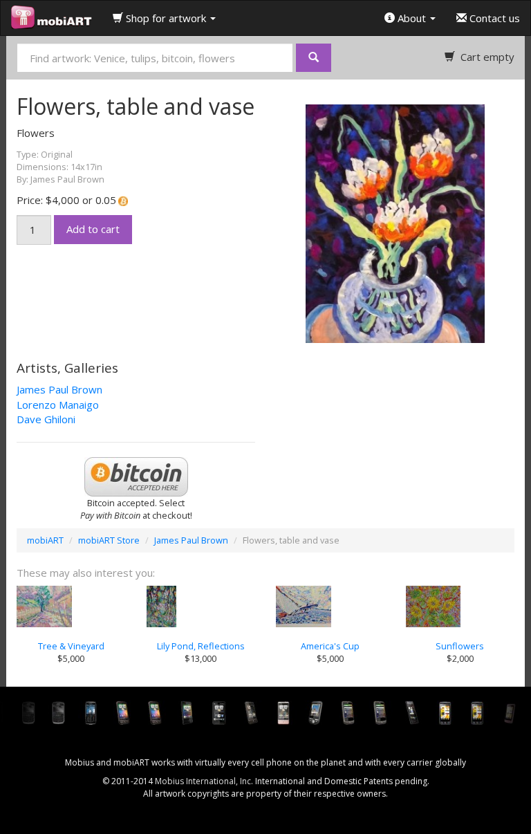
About (412, 18)
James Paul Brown (59, 389)
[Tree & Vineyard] (71, 606)
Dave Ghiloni (46, 419)
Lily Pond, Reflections (201, 646)
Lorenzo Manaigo (58, 404)
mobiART (45, 540)
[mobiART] (51, 18)
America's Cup (330, 646)
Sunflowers (460, 646)
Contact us (493, 18)
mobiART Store (109, 540)
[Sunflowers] (460, 606)
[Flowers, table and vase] (400, 223)
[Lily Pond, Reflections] (201, 606)
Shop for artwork (166, 18)
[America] (330, 606)
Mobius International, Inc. (204, 781)
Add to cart (93, 229)
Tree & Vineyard (71, 646)
